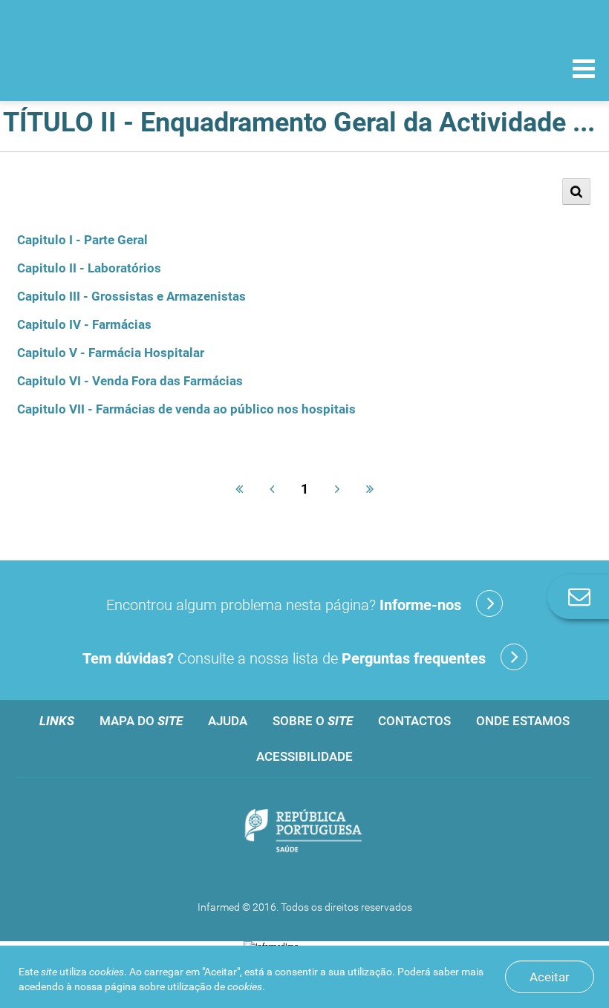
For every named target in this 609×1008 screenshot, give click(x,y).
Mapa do (141, 720)
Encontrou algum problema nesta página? (283, 605)
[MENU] (584, 70)
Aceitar (550, 976)
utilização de (214, 986)
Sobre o (313, 720)
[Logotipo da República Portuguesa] (304, 832)
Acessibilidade (304, 756)
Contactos (414, 720)
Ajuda (227, 720)
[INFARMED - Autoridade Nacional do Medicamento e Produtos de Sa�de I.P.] (113, 68)
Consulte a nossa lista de (284, 658)
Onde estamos (523, 720)
